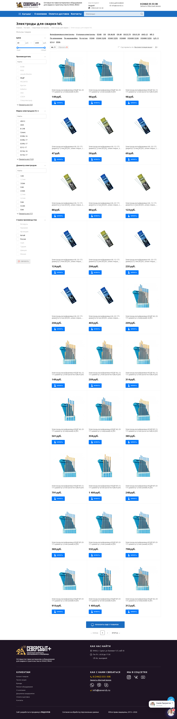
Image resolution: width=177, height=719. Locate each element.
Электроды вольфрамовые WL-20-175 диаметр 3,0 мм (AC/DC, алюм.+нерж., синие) (67, 317)
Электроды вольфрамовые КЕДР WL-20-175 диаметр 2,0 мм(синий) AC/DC (68, 91)
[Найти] (141, 13)
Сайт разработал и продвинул (33, 712)
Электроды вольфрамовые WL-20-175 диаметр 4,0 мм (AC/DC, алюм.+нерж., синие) (104, 317)
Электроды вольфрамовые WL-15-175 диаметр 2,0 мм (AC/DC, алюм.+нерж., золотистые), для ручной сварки (68, 204)
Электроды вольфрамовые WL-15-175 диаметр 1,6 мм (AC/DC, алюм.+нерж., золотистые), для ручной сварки (105, 148)
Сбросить (62, 47)
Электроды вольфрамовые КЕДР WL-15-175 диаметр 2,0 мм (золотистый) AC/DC (68, 374)
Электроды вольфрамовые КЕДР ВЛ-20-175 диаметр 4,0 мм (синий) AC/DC (105, 600)
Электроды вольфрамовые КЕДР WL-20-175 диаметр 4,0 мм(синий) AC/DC (68, 430)
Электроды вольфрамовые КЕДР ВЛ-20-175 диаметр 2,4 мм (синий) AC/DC (105, 543)
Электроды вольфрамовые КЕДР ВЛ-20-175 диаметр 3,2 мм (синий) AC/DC (68, 600)
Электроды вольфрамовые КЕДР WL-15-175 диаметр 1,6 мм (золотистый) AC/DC (142, 91)
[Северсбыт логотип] (28, 4)
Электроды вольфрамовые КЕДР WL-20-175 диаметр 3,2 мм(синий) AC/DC (105, 430)
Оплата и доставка (59, 14)
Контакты (76, 14)
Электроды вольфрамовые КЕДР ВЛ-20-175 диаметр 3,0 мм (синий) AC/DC (142, 543)
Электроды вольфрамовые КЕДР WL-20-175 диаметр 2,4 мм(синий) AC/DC (142, 317)
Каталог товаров (22, 676)
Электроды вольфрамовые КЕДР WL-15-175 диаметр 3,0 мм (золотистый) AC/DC (142, 374)
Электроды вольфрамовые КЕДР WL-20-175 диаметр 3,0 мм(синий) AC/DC (142, 600)
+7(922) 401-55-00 (97, 8)
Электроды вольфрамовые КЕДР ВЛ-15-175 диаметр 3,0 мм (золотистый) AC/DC (68, 487)
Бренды (19, 683)
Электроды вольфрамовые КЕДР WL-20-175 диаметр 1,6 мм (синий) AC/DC (105, 91)
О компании (40, 14)
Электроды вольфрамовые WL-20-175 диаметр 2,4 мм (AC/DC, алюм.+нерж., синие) (67, 261)
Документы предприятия (25, 693)
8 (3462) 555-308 (102, 676)
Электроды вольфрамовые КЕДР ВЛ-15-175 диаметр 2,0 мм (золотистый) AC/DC (142, 430)
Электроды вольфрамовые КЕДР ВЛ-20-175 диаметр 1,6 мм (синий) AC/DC (142, 487)
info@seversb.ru (117, 5)
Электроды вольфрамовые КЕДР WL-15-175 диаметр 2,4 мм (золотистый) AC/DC (105, 374)
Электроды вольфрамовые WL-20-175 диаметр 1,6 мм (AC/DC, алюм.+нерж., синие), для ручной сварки (142, 148)
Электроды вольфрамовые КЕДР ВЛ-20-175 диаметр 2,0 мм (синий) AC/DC (68, 543)
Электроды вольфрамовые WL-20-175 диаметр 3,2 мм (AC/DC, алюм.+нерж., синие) (141, 261)
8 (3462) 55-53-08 (149, 4)
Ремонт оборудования (24, 687)
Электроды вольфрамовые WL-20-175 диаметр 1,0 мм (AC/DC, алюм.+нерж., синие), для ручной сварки (68, 148)
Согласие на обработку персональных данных (80, 712)
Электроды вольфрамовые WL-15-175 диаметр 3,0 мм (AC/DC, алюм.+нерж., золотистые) (104, 261)
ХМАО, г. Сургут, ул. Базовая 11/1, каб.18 (108, 651)
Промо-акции (21, 680)
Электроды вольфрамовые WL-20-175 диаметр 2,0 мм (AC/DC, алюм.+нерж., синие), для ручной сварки (105, 204)
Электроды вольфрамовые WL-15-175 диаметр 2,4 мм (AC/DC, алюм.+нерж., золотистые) (141, 204)
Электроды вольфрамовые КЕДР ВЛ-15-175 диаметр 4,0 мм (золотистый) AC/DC (105, 487)
